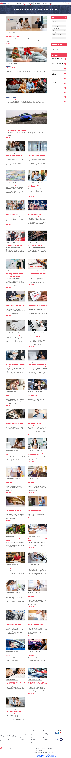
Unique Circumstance (59, 34)
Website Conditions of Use (50, 755)
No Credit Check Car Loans (38, 567)
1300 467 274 (68, 3)
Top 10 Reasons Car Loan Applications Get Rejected (35, 215)
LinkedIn (58, 733)
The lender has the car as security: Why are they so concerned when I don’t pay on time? (15, 275)
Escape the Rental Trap (12, 214)
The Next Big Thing (57, 44)
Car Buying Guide (46, 733)
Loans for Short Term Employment (15, 335)
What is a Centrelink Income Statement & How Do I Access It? (36, 625)
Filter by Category (56, 24)
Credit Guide (45, 737)
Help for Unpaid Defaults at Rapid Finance (38, 335)
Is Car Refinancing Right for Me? (36, 245)
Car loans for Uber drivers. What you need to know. (36, 394)
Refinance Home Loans (23, 737)
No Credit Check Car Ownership (14, 245)
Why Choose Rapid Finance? (13, 36)
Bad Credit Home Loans (59, 38)
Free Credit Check (34, 734)
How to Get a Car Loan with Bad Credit (16, 130)
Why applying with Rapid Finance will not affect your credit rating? (37, 365)
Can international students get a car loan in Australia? (36, 453)
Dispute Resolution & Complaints (39, 755)
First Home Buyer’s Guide (34, 510)
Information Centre (46, 734)
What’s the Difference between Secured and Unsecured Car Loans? (37, 682)
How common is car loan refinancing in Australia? (34, 424)
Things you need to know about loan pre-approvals (38, 274)
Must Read (55, 55)
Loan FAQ (59, 30)
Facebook (56, 733)
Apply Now (69, 0)
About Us (32, 736)
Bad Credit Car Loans (59, 26)
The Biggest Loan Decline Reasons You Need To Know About (38, 306)
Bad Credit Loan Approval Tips (14, 99)
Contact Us (64, 0)
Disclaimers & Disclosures (38, 756)
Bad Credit (19, 3)
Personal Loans (37, 3)
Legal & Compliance (46, 739)
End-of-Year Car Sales (11, 67)
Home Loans (30, 3)
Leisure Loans (44, 3)
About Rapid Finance (59, 36)
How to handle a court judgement (15, 305)
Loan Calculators (34, 733)
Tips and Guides (59, 28)
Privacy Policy (48, 754)
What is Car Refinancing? (12, 595)
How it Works (33, 737)
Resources (50, 3)
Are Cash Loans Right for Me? (13, 185)
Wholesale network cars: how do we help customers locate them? (15, 365)
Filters (53, 17)
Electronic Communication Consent (51, 756)
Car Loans (24, 3)
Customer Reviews (46, 736)
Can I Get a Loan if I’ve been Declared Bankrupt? (13, 712)
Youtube (60, 733)
